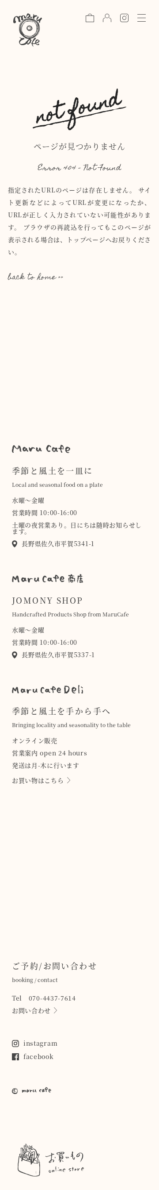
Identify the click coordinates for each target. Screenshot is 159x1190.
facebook (38, 1056)
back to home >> (36, 278)
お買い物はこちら (38, 780)
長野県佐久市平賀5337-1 (58, 654)
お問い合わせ (31, 1010)
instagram (40, 1043)
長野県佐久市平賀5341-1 (58, 543)
